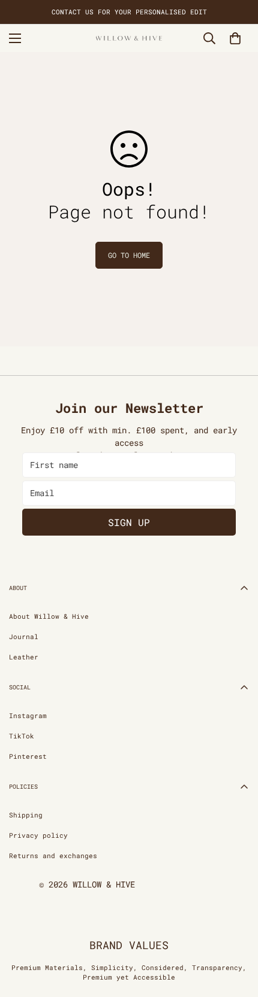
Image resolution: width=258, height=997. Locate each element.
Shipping (26, 814)
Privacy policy (38, 835)
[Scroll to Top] (236, 934)
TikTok (21, 735)
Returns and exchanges (53, 855)
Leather (23, 656)
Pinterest (28, 756)
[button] (235, 38)
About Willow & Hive (49, 616)
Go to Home (129, 255)
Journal (23, 636)
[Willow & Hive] (129, 38)
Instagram (28, 715)
